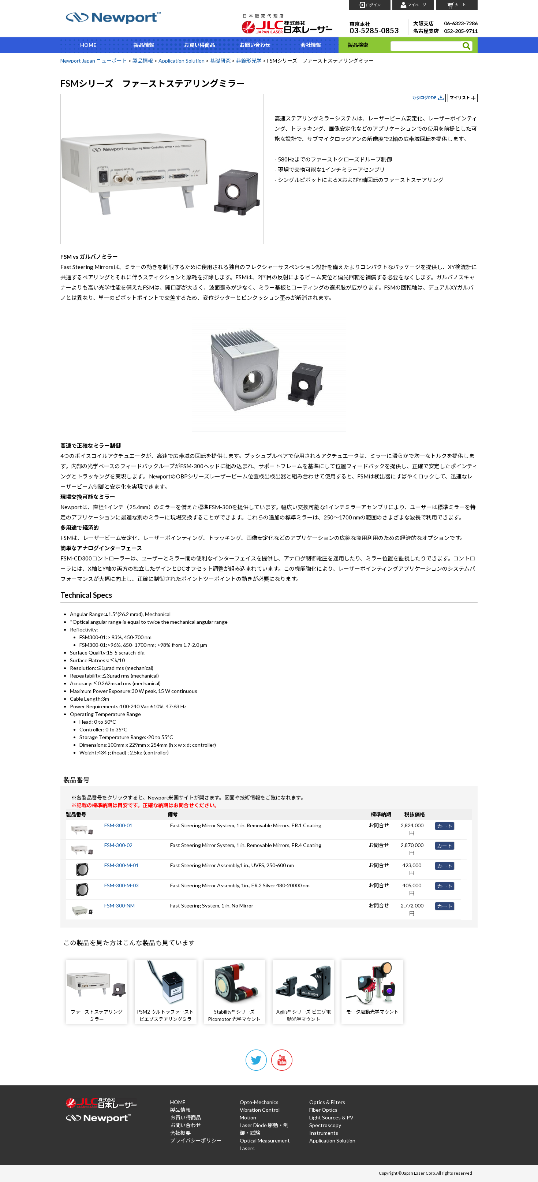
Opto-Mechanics (259, 1102)
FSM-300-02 (118, 845)
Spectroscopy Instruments (325, 1129)
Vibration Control (260, 1110)
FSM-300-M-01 (121, 865)
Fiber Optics (323, 1110)
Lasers (247, 1148)
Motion (248, 1117)
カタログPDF (424, 97)
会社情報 (310, 45)
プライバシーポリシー (195, 1140)
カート (460, 5)
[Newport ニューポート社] (113, 18)
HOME (88, 45)
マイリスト (460, 97)
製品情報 (144, 45)
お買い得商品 (199, 45)
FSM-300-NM (119, 905)
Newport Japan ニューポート (93, 60)
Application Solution (181, 60)
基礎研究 (220, 60)
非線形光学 (249, 60)
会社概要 (180, 1133)
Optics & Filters (327, 1102)
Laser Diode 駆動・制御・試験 (264, 1129)
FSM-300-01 (118, 825)
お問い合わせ (255, 45)
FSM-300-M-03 (121, 885)
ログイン (373, 5)
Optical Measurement (265, 1140)
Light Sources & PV (331, 1117)
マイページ (417, 5)
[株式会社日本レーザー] (287, 21)
